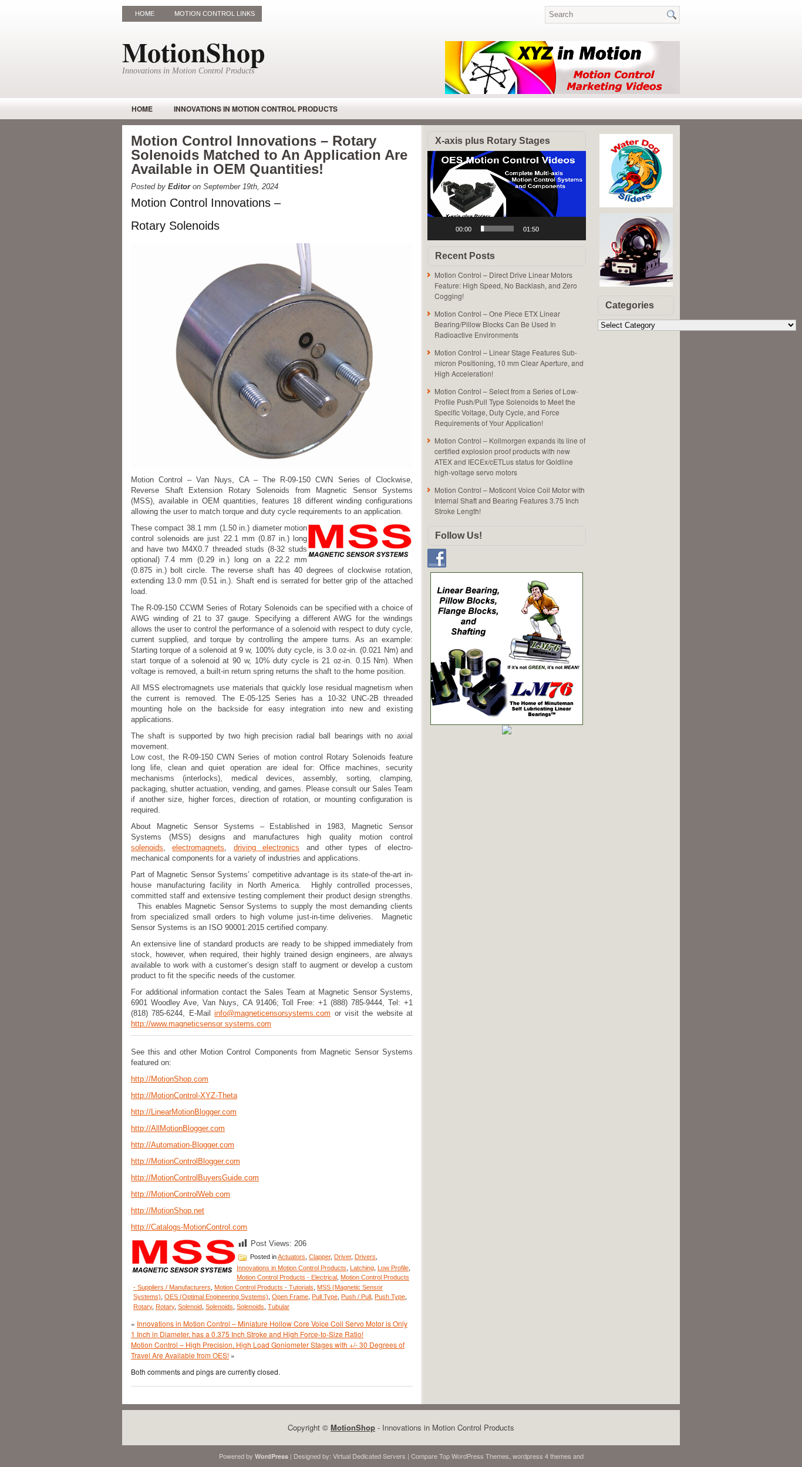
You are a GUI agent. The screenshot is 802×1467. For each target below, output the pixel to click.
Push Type (390, 1296)
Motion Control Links (214, 13)
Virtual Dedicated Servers (369, 1456)
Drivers (365, 1256)
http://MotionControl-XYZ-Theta (184, 1095)
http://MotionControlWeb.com (180, 1194)
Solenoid (190, 1306)
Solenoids (219, 1306)
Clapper (320, 1256)
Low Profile (393, 1267)
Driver (342, 1256)
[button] (506, 195)
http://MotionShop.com (169, 1079)
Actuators (291, 1256)
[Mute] (552, 228)
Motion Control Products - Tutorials (264, 1287)
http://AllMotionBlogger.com (178, 1128)
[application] (506, 195)
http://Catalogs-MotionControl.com (189, 1227)
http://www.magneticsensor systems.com (201, 1023)
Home (144, 13)
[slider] (497, 228)
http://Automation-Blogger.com (182, 1144)
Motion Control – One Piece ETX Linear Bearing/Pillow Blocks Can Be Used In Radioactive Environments (497, 324)
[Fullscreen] (571, 228)
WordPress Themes (480, 1456)
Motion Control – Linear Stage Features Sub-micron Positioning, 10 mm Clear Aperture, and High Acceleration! (509, 362)
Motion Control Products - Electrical (287, 1277)
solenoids (147, 847)
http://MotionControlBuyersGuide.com (195, 1177)
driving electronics (266, 847)
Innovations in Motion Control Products (256, 108)
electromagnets (198, 847)
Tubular (278, 1306)
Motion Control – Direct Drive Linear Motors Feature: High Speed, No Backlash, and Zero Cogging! (505, 285)
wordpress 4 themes (542, 1456)
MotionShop (193, 52)
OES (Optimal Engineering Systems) (216, 1296)
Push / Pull (356, 1296)
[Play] (443, 228)
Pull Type (325, 1296)
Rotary (142, 1306)
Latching (362, 1267)
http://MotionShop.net (167, 1210)
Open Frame (290, 1296)
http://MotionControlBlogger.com (185, 1161)
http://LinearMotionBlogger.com (184, 1111)
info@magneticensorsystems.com (272, 1013)
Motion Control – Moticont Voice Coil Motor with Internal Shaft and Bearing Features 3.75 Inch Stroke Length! (509, 500)
